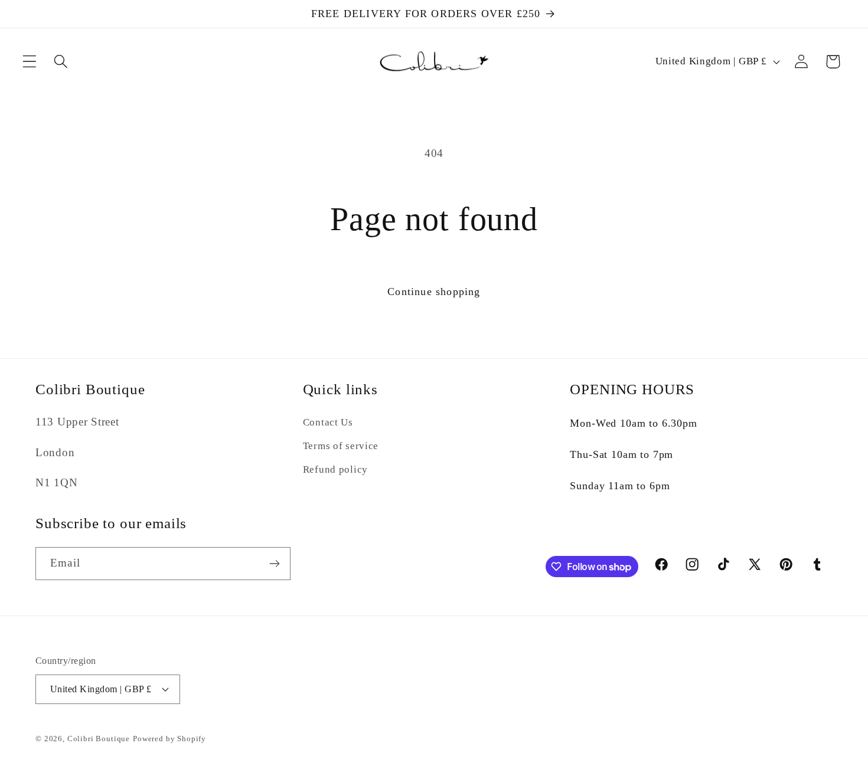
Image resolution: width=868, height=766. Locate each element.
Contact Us (328, 422)
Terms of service (341, 445)
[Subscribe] (274, 563)
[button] (29, 61)
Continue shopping (433, 291)
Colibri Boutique (98, 738)
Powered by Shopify (169, 738)
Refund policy (335, 469)
